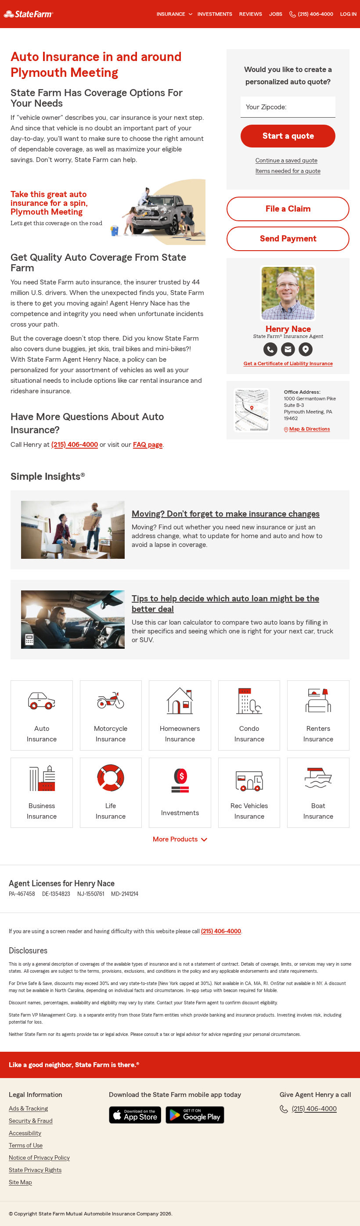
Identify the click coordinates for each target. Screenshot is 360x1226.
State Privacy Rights (35, 1170)
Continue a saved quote (286, 161)
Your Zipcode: (266, 107)
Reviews (250, 14)
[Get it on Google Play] (195, 1115)
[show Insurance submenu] (188, 14)
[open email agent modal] (288, 350)
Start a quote (288, 136)
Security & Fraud (31, 1121)
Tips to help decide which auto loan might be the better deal (225, 604)
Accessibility (25, 1133)
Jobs (275, 14)
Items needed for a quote (288, 171)
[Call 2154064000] (270, 349)
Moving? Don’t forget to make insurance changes (226, 514)
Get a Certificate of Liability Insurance (288, 363)
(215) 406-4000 (315, 14)
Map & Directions (309, 428)
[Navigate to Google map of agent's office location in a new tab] (306, 349)
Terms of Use (26, 1146)
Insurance (171, 14)
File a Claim (288, 209)
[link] (28, 14)
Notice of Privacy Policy (39, 1158)
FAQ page (147, 444)
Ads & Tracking (28, 1109)
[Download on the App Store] (135, 1115)
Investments (215, 14)
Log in (348, 14)
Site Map (20, 1182)
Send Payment (288, 238)
